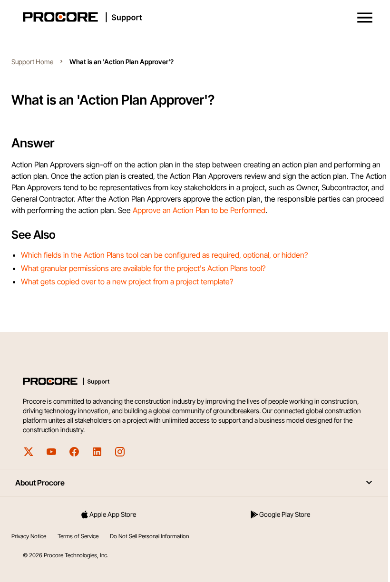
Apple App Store (112, 514)
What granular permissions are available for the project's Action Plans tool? (143, 268)
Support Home (32, 62)
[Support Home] (193, 17)
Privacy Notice (28, 536)
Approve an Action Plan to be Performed (199, 210)
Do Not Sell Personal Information (149, 536)
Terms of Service (78, 536)
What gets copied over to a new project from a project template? (127, 281)
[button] (365, 18)
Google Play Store (284, 514)
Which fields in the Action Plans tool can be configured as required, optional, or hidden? (164, 255)
